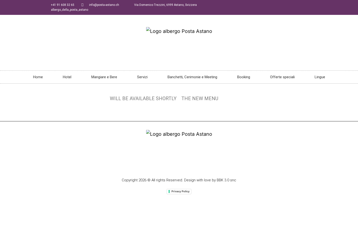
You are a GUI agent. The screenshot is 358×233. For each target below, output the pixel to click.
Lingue (320, 77)
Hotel (67, 77)
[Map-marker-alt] (188, 165)
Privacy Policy (180, 191)
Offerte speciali (282, 77)
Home (38, 77)
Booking (243, 77)
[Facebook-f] (160, 165)
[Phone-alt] (170, 165)
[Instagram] (179, 165)
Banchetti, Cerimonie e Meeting (192, 77)
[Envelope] (197, 165)
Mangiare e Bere (104, 77)
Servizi (142, 77)
